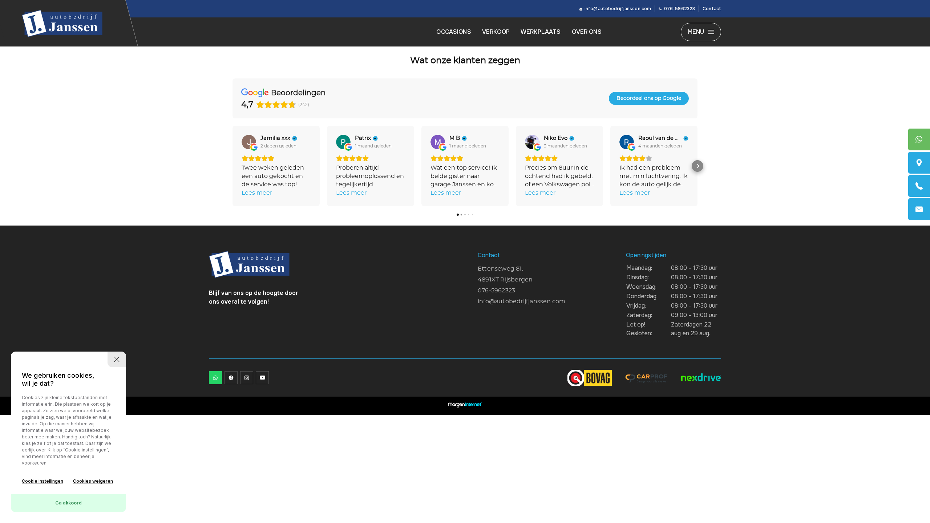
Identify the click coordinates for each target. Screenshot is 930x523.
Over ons (587, 32)
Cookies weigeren (93, 481)
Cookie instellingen (42, 481)
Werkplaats (541, 32)
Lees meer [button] (257, 193)
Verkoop (496, 32)
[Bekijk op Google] (249, 142)
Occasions (453, 32)
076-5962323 (679, 9)
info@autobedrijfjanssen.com (618, 9)
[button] (232, 166)
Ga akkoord (68, 503)
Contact (712, 9)
